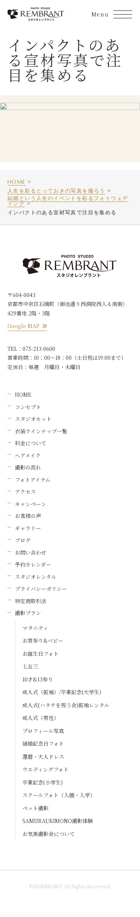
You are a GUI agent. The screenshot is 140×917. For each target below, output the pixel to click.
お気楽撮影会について (48, 834)
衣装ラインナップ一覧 (41, 431)
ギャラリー (28, 528)
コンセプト (28, 407)
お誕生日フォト (40, 653)
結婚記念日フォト (43, 743)
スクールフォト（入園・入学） (58, 795)
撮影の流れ (28, 467)
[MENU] (123, 14)
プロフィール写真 (43, 730)
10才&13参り (37, 679)
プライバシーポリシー (41, 588)
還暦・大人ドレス (43, 756)
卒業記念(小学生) (42, 782)
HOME (23, 394)
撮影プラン (28, 613)
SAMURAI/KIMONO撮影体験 (57, 820)
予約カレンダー (33, 564)
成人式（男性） (40, 717)
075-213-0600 (38, 348)
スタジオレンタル (35, 576)
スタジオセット (33, 418)
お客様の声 (28, 516)
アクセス (25, 491)
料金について (30, 443)
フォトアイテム (32, 479)
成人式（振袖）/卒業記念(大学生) (61, 692)
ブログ (23, 540)
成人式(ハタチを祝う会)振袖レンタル (65, 705)
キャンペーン (30, 504)
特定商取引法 (30, 601)
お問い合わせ (30, 552)
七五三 (30, 666)
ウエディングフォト (45, 769)
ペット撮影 (35, 808)
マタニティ (35, 627)
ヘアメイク (28, 455)
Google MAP (23, 326)
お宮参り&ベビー (42, 640)
